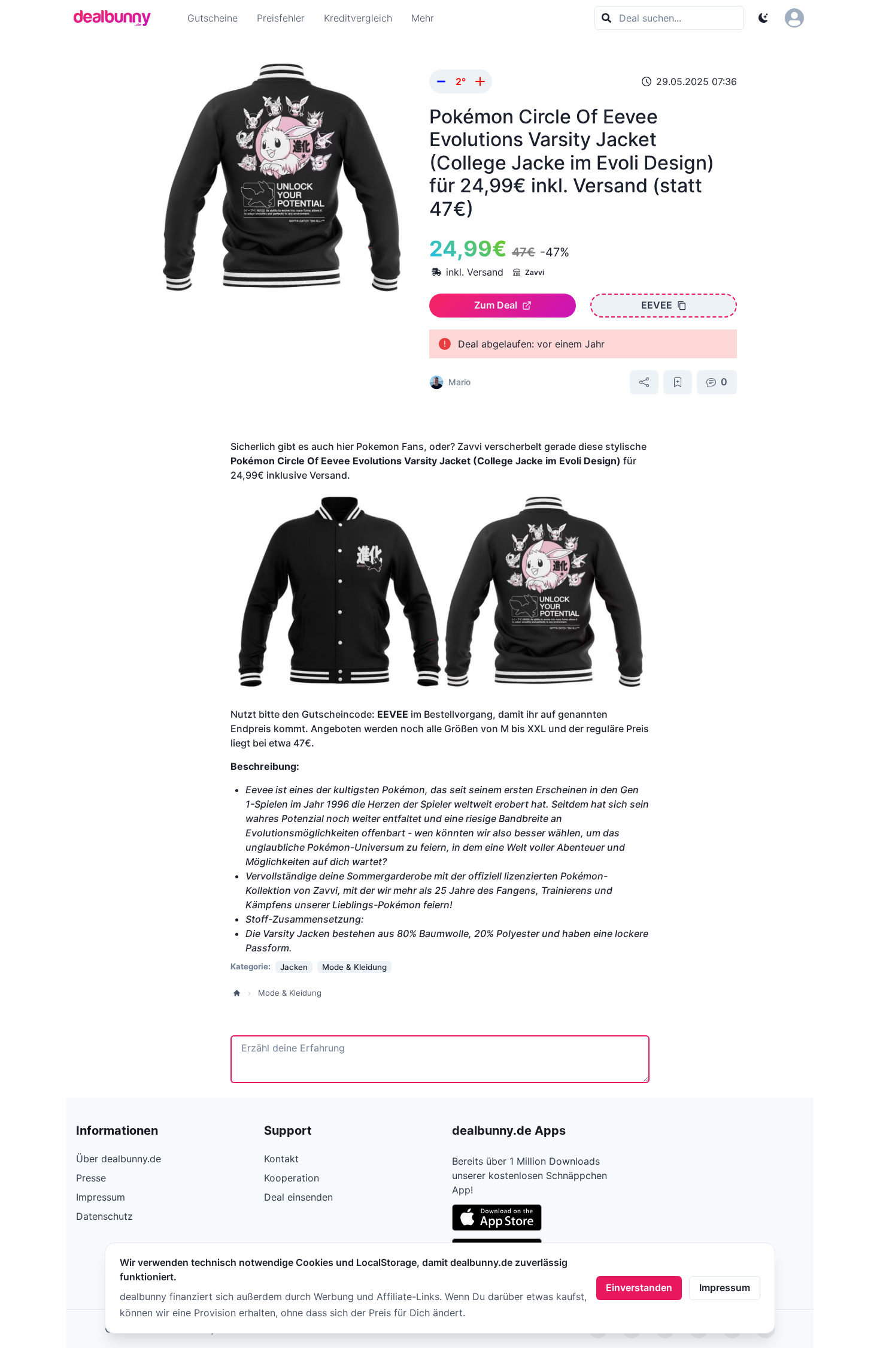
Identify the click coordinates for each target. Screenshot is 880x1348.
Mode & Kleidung (289, 993)
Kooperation (291, 1178)
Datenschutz (104, 1216)
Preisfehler (281, 18)
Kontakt (281, 1159)
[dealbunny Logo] (116, 18)
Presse (91, 1178)
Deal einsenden (298, 1197)
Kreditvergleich (358, 18)
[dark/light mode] (763, 18)
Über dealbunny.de (118, 1159)
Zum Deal (495, 305)
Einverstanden (639, 1287)
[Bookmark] (677, 382)
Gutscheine (212, 18)
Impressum (724, 1287)
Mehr (422, 18)
